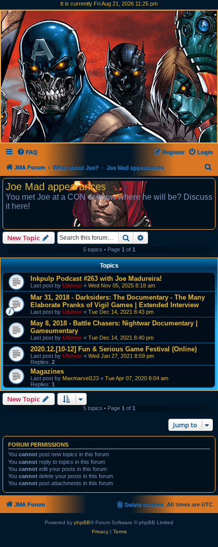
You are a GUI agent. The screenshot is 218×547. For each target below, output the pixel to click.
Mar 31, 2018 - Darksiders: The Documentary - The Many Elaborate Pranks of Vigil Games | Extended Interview (117, 301)
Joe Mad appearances (56, 186)
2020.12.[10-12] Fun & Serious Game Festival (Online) (113, 349)
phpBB (82, 522)
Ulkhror (72, 285)
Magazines (47, 371)
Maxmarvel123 (80, 378)
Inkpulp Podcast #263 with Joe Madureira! (96, 278)
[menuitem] (27, 152)
